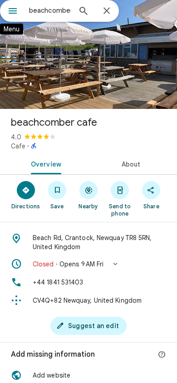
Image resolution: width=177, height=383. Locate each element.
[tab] (44, 163)
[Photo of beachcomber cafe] (88, 54)
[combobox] (50, 10)
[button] (88, 264)
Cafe (18, 146)
